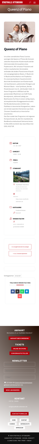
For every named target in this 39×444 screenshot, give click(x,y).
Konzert (18, 213)
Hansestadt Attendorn (12, 438)
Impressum (19, 428)
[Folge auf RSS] (23, 323)
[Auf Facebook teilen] (13, 291)
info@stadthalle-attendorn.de (18, 407)
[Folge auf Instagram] (19, 323)
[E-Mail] (20, 296)
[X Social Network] (17, 291)
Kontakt (24, 420)
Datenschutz (25, 424)
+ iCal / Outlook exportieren (20, 253)
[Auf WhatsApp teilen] (22, 291)
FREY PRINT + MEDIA (24, 441)
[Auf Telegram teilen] (27, 291)
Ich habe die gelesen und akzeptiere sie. (18, 383)
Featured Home (20, 210)
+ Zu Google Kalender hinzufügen (20, 247)
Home (14, 420)
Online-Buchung (19, 349)
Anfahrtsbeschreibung (19, 338)
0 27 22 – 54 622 (13, 401)
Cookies (12, 424)
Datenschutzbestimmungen (23, 383)
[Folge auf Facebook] (15, 323)
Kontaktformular (19, 414)
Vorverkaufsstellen (19, 353)
